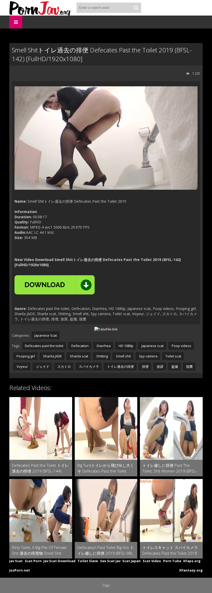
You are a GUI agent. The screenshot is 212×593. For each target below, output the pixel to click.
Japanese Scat (45, 335)
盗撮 (174, 366)
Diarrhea (103, 345)
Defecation (80, 345)
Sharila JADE (52, 356)
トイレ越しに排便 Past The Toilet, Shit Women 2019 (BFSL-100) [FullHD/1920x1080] (169, 468)
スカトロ (64, 366)
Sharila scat (78, 356)
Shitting (101, 356)
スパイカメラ (88, 366)
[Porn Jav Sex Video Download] (40, 8)
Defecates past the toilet (44, 345)
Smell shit (123, 356)
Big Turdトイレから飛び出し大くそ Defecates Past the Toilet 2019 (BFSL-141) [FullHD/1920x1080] (105, 468)
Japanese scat (152, 345)
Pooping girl (25, 356)
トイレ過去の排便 (120, 366)
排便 (145, 366)
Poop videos (181, 345)
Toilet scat (173, 356)
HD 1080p (125, 345)
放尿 (159, 366)
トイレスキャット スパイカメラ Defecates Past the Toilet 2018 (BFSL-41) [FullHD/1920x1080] (170, 550)
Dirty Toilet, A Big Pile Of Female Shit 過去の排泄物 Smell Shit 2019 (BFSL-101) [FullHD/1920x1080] (39, 550)
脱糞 (189, 366)
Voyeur (22, 366)
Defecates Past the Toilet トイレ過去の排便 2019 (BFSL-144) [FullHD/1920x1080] (40, 468)
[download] (54, 284)
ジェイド (42, 366)
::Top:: (106, 585)
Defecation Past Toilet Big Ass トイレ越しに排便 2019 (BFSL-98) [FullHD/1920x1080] (105, 550)
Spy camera (147, 356)
